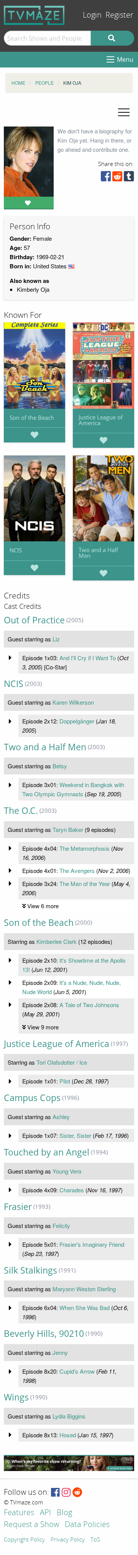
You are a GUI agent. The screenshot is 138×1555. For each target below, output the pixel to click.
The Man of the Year (84, 883)
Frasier (18, 1207)
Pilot (64, 1081)
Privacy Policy (68, 1540)
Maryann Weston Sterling (84, 1289)
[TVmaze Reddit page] (77, 1493)
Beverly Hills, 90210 (44, 1334)
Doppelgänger (76, 721)
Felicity (61, 1225)
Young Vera (67, 1171)
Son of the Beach (32, 417)
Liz (56, 639)
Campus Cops (32, 1098)
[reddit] (117, 178)
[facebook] (106, 178)
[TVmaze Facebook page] (55, 1493)
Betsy (60, 766)
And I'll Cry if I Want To (87, 658)
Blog (64, 1513)
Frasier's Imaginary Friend (91, 1244)
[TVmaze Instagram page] (66, 1493)
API (45, 1513)
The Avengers (77, 870)
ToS (95, 1540)
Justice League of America (101, 420)
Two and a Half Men (98, 552)
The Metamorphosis (84, 848)
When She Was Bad (84, 1308)
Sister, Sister (75, 1135)
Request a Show (31, 1525)
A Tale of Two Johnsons (89, 1005)
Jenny (60, 1352)
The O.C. (21, 811)
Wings (16, 1397)
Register (119, 15)
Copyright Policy (24, 1540)
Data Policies (87, 1525)
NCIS (16, 550)
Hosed (67, 1435)
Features (19, 1513)
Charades (71, 1190)
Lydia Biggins (69, 1416)
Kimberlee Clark (56, 941)
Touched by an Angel (46, 1152)
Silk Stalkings (30, 1270)
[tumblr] (129, 178)
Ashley (61, 1117)
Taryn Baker (68, 829)
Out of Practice (34, 620)
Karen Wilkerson (73, 702)
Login (92, 15)
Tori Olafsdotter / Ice (61, 1062)
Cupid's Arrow (77, 1371)
